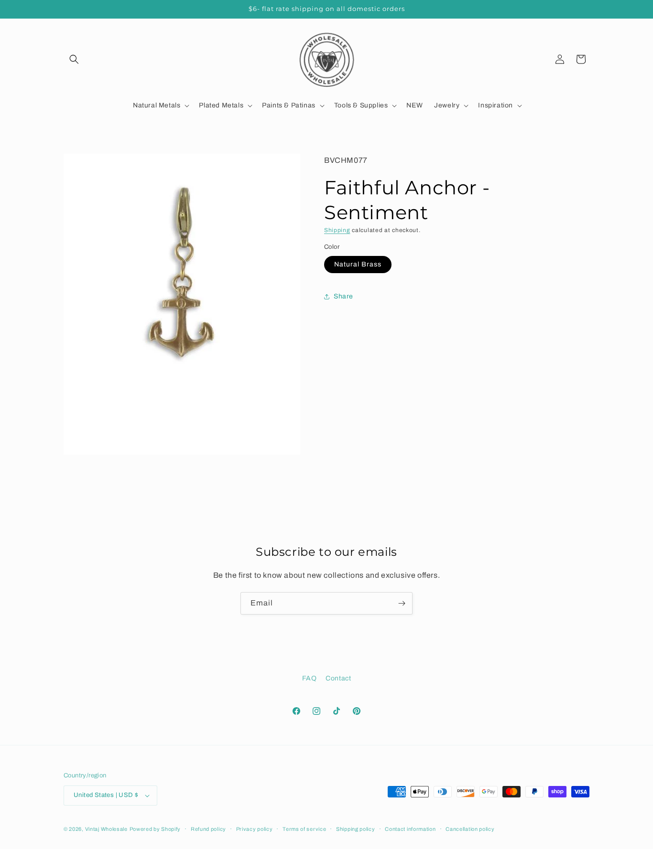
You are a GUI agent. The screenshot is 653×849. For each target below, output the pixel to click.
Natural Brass (357, 264)
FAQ (309, 678)
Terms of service (304, 828)
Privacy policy (254, 828)
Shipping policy (355, 828)
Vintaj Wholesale (106, 829)
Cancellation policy (470, 828)
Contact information (410, 828)
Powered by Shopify (155, 829)
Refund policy (208, 828)
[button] (74, 59)
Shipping (337, 230)
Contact (338, 678)
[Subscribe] (401, 603)
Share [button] (343, 296)
